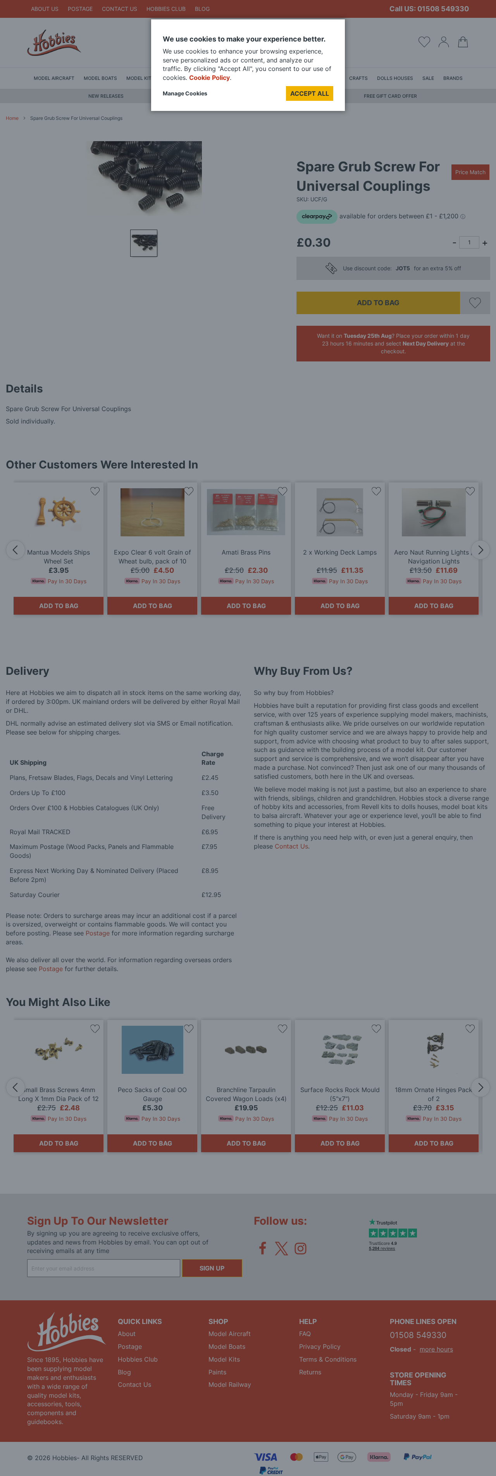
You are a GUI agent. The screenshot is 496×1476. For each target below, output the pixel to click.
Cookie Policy (209, 77)
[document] (248, 68)
